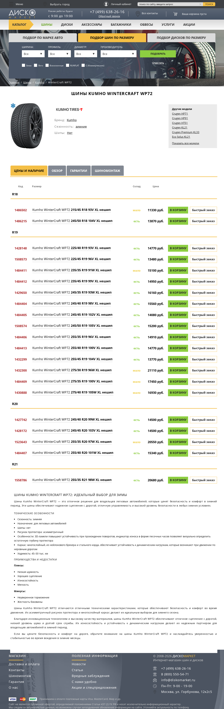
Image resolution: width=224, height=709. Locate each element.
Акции (189, 24)
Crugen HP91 (180, 118)
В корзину (178, 210)
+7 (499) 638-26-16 (107, 11)
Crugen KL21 (179, 127)
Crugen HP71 (180, 113)
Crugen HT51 (180, 123)
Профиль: (54, 47)
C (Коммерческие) (95, 65)
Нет (69, 133)
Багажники (121, 24)
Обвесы (146, 24)
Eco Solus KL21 (181, 136)
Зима (28, 65)
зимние (81, 126)
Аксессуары (92, 24)
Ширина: (28, 47)
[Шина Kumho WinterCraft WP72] (26, 126)
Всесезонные (57, 65)
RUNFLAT (74, 65)
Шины (46, 24)
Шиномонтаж (20, 676)
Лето (40, 65)
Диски (67, 24)
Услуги (168, 24)
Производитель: (112, 47)
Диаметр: (80, 47)
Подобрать (158, 53)
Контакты (16, 670)
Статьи (77, 670)
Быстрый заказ (203, 210)
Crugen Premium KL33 (185, 132)
